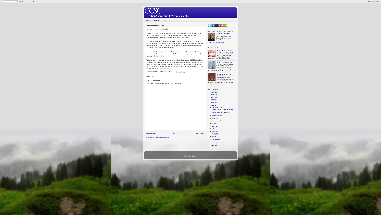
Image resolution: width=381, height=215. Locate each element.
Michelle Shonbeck (224, 33)
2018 (212, 94)
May (213, 131)
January (215, 142)
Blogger (194, 156)
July (213, 126)
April (213, 134)
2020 (212, 92)
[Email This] (177, 72)
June (214, 128)
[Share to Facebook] (184, 72)
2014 (212, 105)
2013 (212, 145)
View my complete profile (216, 42)
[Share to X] (182, 72)
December (215, 107)
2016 (212, 100)
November (215, 115)
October (215, 118)
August (214, 123)
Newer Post (151, 134)
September (215, 121)
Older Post (199, 134)
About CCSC (167, 20)
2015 (212, 102)
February (215, 139)
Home (148, 20)
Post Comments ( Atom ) (162, 137)
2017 (212, 97)
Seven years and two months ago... (223, 109)
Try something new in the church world (224, 75)
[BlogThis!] (180, 72)
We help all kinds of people (220, 112)
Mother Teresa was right (224, 62)
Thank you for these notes (224, 50)
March (214, 136)
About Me (156, 20)
